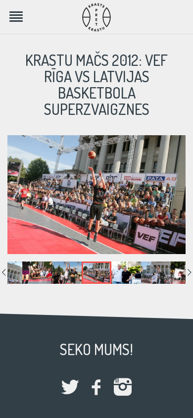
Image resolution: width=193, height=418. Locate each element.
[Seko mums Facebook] (96, 388)
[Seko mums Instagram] (123, 388)
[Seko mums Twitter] (70, 388)
